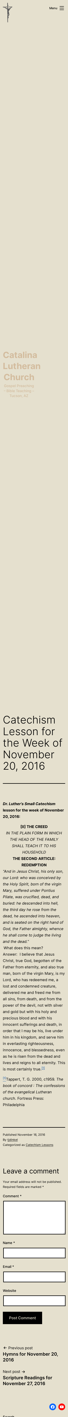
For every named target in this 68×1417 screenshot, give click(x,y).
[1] (43, 1068)
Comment (12, 1196)
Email (8, 1267)
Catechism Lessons (39, 1145)
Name (9, 1243)
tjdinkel (12, 1140)
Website (9, 1291)
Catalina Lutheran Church (22, 366)
